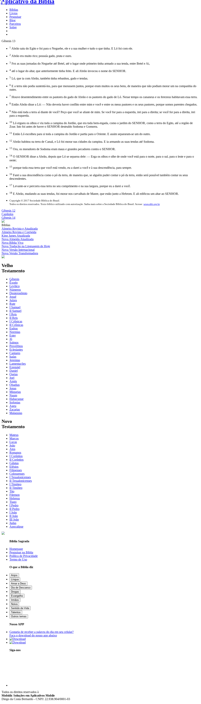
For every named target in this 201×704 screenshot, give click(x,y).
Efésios (13, 466)
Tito (11, 491)
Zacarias (14, 409)
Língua (15, 579)
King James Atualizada (16, 235)
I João (13, 512)
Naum (13, 395)
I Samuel (14, 307)
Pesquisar (15, 16)
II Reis (13, 318)
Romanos (15, 452)
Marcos (14, 438)
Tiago (12, 502)
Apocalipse (16, 526)
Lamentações (17, 363)
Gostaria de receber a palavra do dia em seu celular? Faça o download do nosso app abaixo (41, 633)
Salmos (13, 342)
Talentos (16, 612)
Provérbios (16, 346)
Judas (12, 523)
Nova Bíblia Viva (12, 242)
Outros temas (18, 616)
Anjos (14, 575)
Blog (12, 20)
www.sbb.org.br (151, 204)
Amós (13, 381)
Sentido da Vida (20, 608)
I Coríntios (16, 456)
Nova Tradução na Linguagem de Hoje (26, 246)
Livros (13, 13)
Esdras (13, 328)
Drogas (15, 591)
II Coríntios (16, 459)
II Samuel (15, 310)
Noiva (14, 604)
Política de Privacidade (23, 556)
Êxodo (13, 282)
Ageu (12, 406)
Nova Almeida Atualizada (18, 239)
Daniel (13, 370)
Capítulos (7, 214)
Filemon (14, 494)
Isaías (12, 356)
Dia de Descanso (20, 587)
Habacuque (16, 399)
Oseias (13, 374)
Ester (12, 335)
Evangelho (17, 595)
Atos (12, 449)
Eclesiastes (16, 349)
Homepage (16, 549)
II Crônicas (16, 325)
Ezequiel (14, 367)
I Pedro (13, 505)
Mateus (13, 435)
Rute (12, 303)
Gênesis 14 (8, 217)
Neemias (14, 332)
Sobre (13, 27)
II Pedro (14, 509)
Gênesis (14, 279)
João (12, 445)
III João (14, 519)
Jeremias (14, 360)
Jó (10, 339)
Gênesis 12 (8, 210)
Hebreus (14, 498)
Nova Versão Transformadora (20, 253)
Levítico (14, 286)
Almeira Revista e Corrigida (19, 232)
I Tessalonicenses (20, 477)
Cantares (14, 353)
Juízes (13, 300)
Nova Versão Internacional (18, 249)
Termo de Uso (18, 559)
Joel (11, 377)
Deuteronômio (18, 293)
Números (15, 289)
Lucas (13, 442)
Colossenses (17, 473)
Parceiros (15, 23)
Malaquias (15, 413)
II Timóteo (15, 487)
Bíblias (13, 9)
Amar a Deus (18, 583)
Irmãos (15, 599)
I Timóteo (15, 484)
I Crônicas (15, 321)
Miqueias (15, 392)
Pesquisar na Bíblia (21, 552)
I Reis (13, 314)
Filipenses (15, 470)
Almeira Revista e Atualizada (20, 228)
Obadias (14, 384)
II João (13, 516)
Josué (12, 296)
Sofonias (14, 402)
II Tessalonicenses (20, 480)
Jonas (12, 388)
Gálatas (14, 463)
